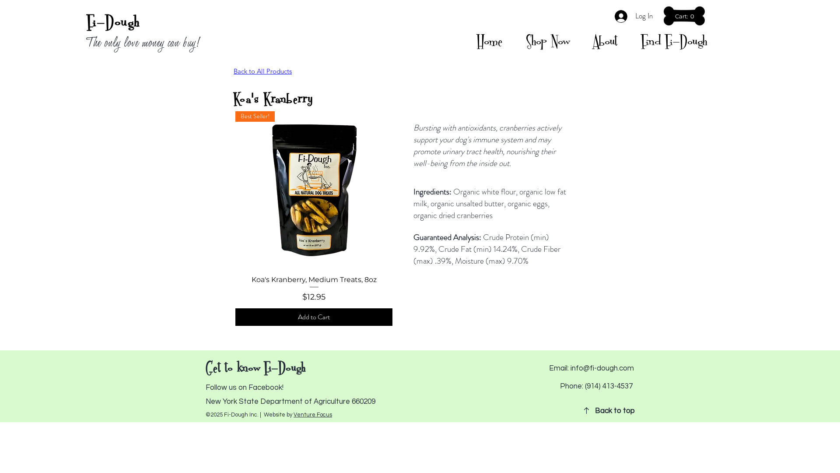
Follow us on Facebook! (245, 388)
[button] (685, 16)
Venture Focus (313, 415)
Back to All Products (263, 71)
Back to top (615, 411)
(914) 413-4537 (609, 386)
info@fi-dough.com (602, 368)
